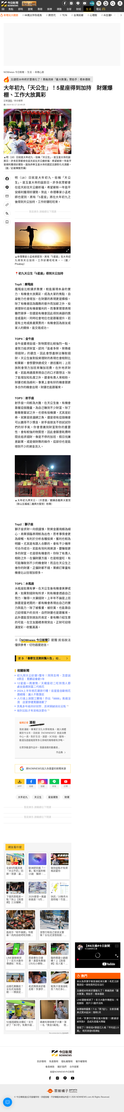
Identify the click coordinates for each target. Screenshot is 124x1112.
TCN (64, 15)
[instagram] (71, 3)
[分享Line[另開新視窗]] (7, 187)
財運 (67, 797)
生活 (88, 9)
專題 (40, 9)
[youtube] (84, 3)
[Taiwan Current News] (91, 3)
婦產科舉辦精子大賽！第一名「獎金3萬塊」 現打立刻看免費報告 (54, 1023)
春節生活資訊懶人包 (40, 658)
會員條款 (49, 1066)
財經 (78, 9)
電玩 (98, 9)
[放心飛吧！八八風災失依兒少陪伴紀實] (29, 4)
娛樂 (49, 9)
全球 (69, 9)
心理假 (93, 15)
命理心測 (39, 72)
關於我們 (62, 1066)
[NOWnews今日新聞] (10, 3)
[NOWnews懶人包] (98, 3)
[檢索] (112, 3)
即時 (20, 9)
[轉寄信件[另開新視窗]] (7, 196)
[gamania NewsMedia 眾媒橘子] (62, 1091)
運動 (59, 9)
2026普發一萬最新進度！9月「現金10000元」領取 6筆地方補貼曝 (37, 898)
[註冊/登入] (119, 3)
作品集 (59, 752)
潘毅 (10, 100)
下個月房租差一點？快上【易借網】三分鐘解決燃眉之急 (14, 899)
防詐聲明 (41, 1061)
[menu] (3, 9)
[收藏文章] (7, 221)
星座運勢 (53, 797)
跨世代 (52, 15)
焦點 (10, 9)
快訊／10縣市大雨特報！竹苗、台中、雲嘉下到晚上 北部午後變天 (59, 898)
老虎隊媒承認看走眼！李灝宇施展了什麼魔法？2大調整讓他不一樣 (37, 988)
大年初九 (23, 797)
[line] (77, 3)
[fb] (64, 3)
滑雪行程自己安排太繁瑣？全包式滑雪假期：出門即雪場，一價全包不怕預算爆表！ (53, 934)
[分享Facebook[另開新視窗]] (7, 178)
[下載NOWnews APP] (105, 3)
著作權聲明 (81, 1061)
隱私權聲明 (67, 1061)
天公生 (38, 797)
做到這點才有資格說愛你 (59, 869)
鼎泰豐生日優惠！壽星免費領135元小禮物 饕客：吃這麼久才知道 (37, 961)
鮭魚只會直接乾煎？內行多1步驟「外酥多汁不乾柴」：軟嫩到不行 (59, 988)
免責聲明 (53, 1061)
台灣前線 (78, 15)
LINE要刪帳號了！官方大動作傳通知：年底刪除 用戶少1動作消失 (14, 961)
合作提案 (74, 1066)
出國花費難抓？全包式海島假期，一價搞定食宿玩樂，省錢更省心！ (14, 989)
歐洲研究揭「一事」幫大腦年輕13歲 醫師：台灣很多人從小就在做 (37, 871)
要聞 (30, 9)
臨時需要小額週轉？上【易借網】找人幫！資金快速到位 (59, 961)
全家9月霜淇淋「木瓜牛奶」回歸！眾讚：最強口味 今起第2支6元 (14, 871)
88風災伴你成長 (33, 15)
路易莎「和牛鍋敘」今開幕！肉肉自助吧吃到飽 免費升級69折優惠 (19, 934)
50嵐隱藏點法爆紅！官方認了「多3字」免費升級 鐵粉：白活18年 (20, 1023)
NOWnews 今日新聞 (14, 72)
